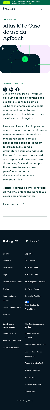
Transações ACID (32, 370)
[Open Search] (41, 9)
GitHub (6, 289)
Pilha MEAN (30, 392)
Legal (5, 274)
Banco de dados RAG (34, 363)
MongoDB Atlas (9, 333)
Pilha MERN (29, 377)
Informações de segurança (9, 298)
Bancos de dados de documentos (33, 354)
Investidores (8, 267)
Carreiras (7, 260)
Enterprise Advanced (12, 340)
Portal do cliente (31, 267)
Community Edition (11, 348)
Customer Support (32, 289)
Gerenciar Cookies (33, 296)
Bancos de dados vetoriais (32, 335)
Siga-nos (6, 314)
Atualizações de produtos (35, 282)
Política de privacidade (12, 282)
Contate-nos (30, 260)
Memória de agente (33, 384)
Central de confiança (12, 307)
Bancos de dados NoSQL (35, 344)
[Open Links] (45, 8)
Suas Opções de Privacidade (32, 307)
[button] (37, 241)
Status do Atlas (31, 274)
